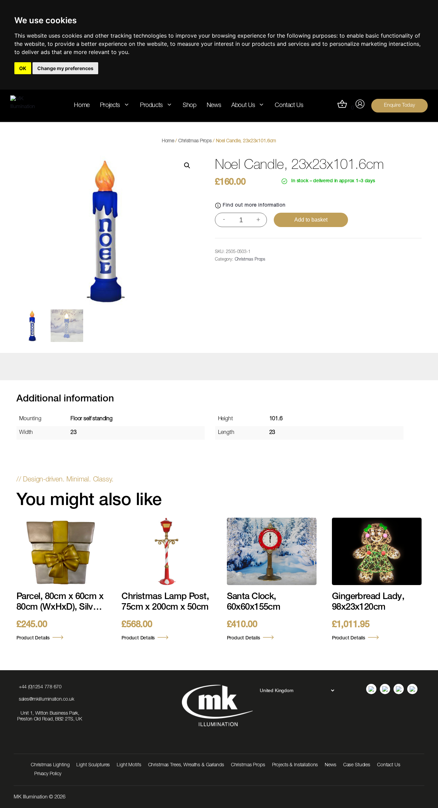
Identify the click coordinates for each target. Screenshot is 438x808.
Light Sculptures (93, 765)
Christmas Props (195, 141)
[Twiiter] (412, 689)
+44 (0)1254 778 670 (40, 687)
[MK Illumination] (27, 105)
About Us (243, 106)
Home (82, 106)
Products (151, 106)
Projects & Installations (295, 765)
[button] (187, 165)
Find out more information (254, 205)
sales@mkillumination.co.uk (46, 699)
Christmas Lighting (50, 765)
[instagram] (385, 689)
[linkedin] (371, 689)
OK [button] (22, 68)
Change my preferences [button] (65, 68)
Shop (189, 106)
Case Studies (356, 765)
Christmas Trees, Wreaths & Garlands (186, 765)
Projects (110, 106)
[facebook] (399, 689)
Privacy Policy (47, 774)
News (214, 106)
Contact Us (289, 106)
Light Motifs (129, 765)
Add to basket (310, 220)
